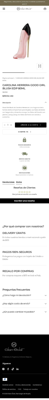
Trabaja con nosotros (30, 389)
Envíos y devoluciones (23, 385)
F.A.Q (19, 389)
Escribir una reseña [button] (24, 200)
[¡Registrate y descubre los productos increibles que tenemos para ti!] (24, 2)
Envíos (19, 182)
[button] (4, 8)
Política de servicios (9, 389)
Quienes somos (8, 385)
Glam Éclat (11, 394)
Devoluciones (8, 182)
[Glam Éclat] (24, 9)
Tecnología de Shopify (23, 394)
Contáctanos (37, 385)
